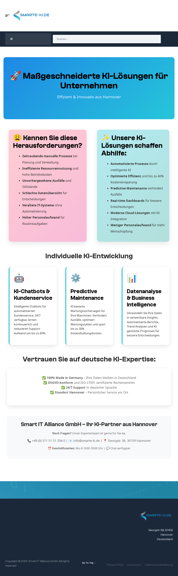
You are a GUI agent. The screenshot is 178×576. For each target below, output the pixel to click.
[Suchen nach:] (106, 39)
